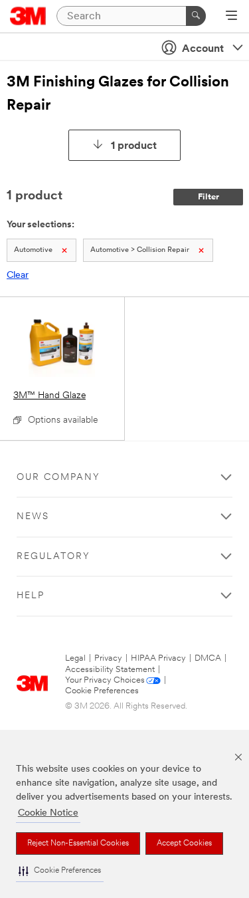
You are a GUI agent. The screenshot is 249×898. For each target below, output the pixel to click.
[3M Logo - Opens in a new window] (28, 16)
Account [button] (202, 49)
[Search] (196, 16)
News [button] (33, 517)
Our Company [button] (58, 478)
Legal (75, 658)
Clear (18, 276)
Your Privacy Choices (105, 680)
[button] (60, 871)
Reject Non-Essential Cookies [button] (78, 843)
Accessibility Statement (110, 669)
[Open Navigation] (231, 16)
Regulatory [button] (53, 557)
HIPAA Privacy (158, 658)
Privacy (108, 658)
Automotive (33, 250)
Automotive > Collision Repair (139, 250)
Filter (208, 197)
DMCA (208, 658)
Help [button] (30, 596)
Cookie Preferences (102, 691)
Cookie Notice (48, 813)
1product (134, 146)
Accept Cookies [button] (184, 843)
